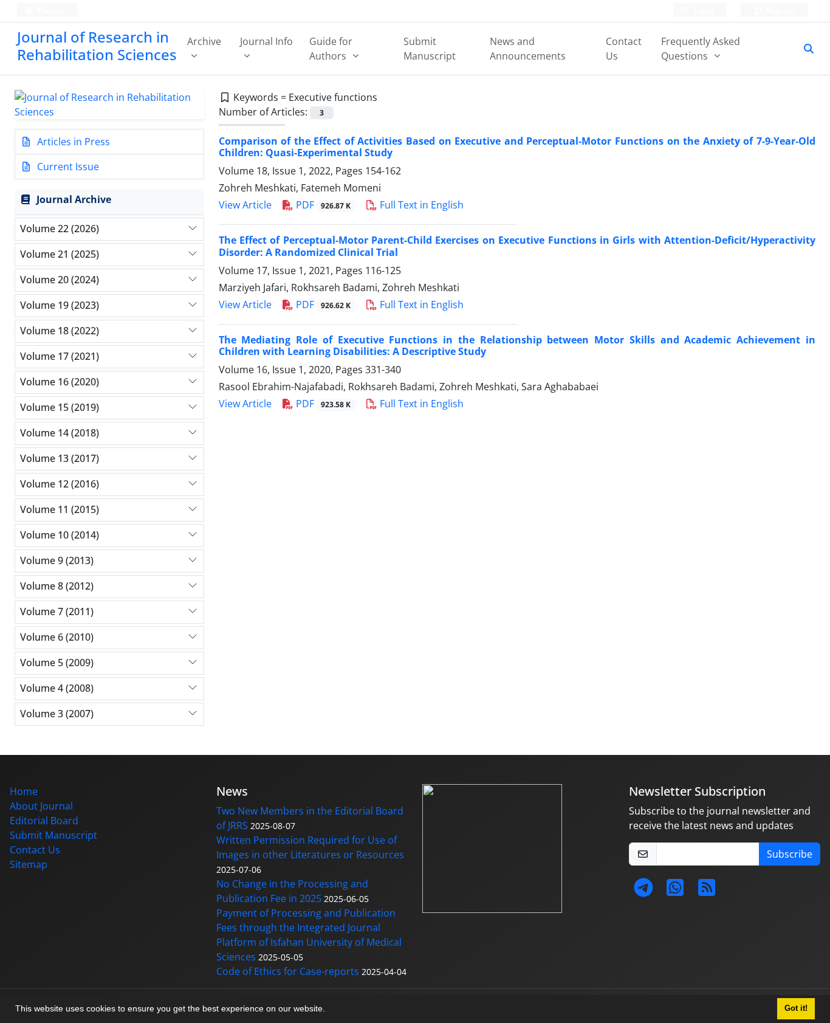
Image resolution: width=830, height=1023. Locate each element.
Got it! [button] (796, 1008)
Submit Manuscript (429, 49)
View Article (245, 205)
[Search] (804, 48)
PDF (322, 205)
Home (24, 791)
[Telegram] (643, 891)
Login (703, 10)
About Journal (41, 806)
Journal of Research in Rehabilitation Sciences (97, 45)
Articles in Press (72, 141)
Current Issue (67, 166)
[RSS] (706, 891)
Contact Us (624, 49)
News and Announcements (528, 49)
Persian (50, 10)
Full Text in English (420, 205)
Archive (204, 41)
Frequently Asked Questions (700, 49)
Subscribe (789, 854)
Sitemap (28, 864)
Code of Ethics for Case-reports (287, 971)
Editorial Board (44, 820)
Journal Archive (73, 199)
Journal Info (266, 41)
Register (780, 10)
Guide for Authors (330, 49)
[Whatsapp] (675, 891)
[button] (329, 1010)
